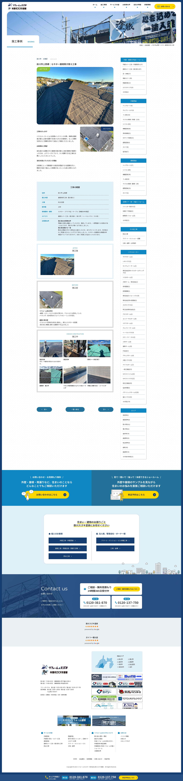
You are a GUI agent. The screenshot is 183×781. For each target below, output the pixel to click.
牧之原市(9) (126, 443)
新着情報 (147, 5)
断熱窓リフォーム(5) (129, 216)
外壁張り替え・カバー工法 (52, 739)
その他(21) (126, 220)
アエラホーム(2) (127, 314)
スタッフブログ (125, 741)
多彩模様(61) (127, 133)
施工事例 (104, 5)
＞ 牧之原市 (131, 664)
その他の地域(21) (128, 457)
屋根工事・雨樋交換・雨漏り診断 (66, 548)
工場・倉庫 (114, 548)
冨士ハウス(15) (127, 397)
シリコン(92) (127, 124)
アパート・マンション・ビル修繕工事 (114, 540)
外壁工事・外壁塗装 (66, 540)
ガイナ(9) (125, 147)
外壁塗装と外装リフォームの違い (104, 746)
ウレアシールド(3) (128, 110)
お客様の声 (126, 5)
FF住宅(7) (126, 351)
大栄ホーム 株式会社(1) (130, 282)
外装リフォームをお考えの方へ (103, 741)
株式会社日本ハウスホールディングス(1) (133, 272)
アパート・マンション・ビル (76, 743)
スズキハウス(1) (127, 305)
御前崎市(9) (126, 420)
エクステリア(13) (128, 87)
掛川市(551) (126, 424)
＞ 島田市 (131, 662)
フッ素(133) (126, 115)
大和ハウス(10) (127, 360)
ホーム (95, 5)
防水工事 (125, 234)
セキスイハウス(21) (129, 378)
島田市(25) (126, 438)
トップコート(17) (128, 165)
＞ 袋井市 (120, 662)
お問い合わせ (165, 6)
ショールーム (98, 748)
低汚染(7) (125, 152)
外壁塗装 (46, 736)
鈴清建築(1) (126, 291)
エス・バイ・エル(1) (129, 337)
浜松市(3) (125, 415)
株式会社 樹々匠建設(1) (130, 300)
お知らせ (123, 739)
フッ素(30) (126, 179)
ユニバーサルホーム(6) (129, 319)
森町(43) (125, 447)
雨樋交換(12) (127, 83)
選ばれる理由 (98, 739)
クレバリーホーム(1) (129, 328)
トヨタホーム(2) (127, 277)
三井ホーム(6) (127, 342)
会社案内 (82, 759)
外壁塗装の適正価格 (100, 743)
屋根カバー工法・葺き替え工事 (53, 743)
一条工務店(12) (127, 369)
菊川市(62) (126, 429)
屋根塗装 (46, 741)
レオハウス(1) (127, 261)
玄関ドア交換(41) (128, 211)
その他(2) (125, 92)
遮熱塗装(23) (127, 188)
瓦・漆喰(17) (127, 74)
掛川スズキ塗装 (92, 623)
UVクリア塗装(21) (128, 138)
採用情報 (89, 759)
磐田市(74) (126, 452)
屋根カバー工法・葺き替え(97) (132, 69)
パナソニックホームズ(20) (131, 392)
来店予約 (107, 759)
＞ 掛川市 (120, 659)
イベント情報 (125, 736)
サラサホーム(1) (127, 257)
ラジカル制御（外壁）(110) (131, 119)
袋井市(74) (126, 434)
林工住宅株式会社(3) (129, 309)
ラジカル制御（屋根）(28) (131, 184)
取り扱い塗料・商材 (100, 736)
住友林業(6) (126, 388)
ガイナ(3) (125, 193)
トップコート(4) (127, 106)
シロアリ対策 (72, 741)
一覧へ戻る (75, 409)
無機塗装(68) (127, 129)
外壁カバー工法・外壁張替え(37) (133, 64)
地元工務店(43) (127, 383)
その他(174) (126, 401)
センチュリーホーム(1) (129, 266)
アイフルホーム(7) (128, 365)
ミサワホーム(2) (127, 323)
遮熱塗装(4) (126, 142)
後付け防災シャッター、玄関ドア (78, 739)
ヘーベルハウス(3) (128, 332)
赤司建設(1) (126, 286)
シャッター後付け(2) (129, 206)
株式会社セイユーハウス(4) (131, 296)
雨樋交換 (70, 736)
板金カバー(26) (127, 78)
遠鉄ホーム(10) (127, 346)
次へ (104, 409)
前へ (45, 409)
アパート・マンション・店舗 (131, 238)
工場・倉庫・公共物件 (129, 243)
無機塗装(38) (127, 174)
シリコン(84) (127, 170)
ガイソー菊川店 (92, 637)
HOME (141, 45)
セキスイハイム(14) (129, 374)
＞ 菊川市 (131, 659)
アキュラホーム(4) (128, 355)
